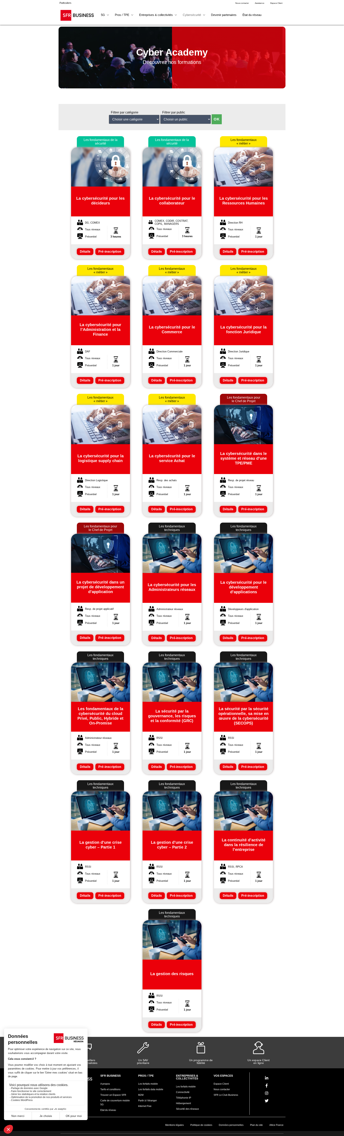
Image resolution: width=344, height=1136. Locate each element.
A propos (105, 1083)
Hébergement (183, 1103)
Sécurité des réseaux (187, 1109)
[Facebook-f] (266, 1085)
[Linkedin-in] (266, 1078)
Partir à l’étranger (147, 1100)
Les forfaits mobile (148, 1083)
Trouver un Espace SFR (113, 1095)
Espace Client (221, 1083)
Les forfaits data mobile (150, 1089)
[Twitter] (266, 1101)
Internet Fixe (144, 1106)
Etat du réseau (108, 1110)
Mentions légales (174, 1125)
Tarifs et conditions (110, 1089)
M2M (141, 1095)
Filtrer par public (173, 112)
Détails (85, 251)
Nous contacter (222, 1089)
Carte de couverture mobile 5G (115, 1102)
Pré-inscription (109, 251)
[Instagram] (266, 1093)
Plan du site (256, 1125)
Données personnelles (231, 1125)
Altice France (276, 1125)
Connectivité (183, 1092)
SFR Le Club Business (226, 1095)
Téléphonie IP (183, 1097)
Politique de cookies (201, 1125)
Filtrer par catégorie (124, 112)
